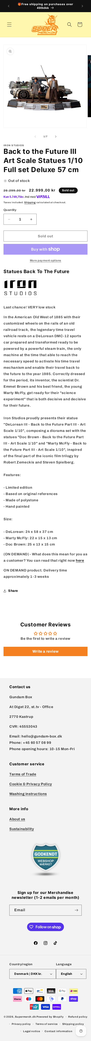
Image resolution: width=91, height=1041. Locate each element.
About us (17, 819)
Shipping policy (73, 1024)
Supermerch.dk (25, 1016)
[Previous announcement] (9, 6)
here (80, 560)
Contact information (58, 1031)
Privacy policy (21, 1024)
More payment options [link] (45, 260)
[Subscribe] (76, 910)
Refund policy (77, 1016)
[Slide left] (35, 136)
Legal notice (31, 1031)
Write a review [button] (45, 651)
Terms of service (46, 1024)
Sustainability (21, 829)
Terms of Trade (22, 774)
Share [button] (13, 591)
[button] (9, 24)
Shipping (30, 202)
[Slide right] (56, 136)
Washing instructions (28, 794)
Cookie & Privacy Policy (30, 784)
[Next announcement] (82, 6)
